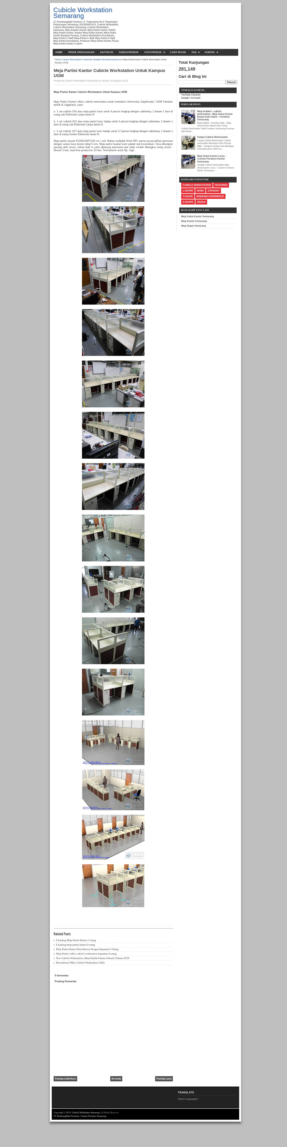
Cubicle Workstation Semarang (82, 12)
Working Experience (111, 59)
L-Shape (188, 190)
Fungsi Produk (129, 52)
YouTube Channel (190, 94)
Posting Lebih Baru (65, 1078)
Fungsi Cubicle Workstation (212, 137)
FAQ (194, 52)
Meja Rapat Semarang (193, 225)
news (200, 190)
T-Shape (188, 196)
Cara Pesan (178, 52)
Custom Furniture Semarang (93, 1116)
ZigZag (201, 202)
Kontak (210, 52)
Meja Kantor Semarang (194, 221)
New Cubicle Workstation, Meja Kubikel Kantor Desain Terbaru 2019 (92, 958)
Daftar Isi (106, 52)
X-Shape (188, 202)
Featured (87, 59)
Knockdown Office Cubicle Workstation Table (80, 962)
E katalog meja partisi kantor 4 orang (75, 944)
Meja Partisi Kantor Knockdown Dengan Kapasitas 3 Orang (87, 949)
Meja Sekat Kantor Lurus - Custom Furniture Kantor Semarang (211, 159)
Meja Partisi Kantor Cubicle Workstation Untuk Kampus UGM (109, 73)
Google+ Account (190, 98)
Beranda (116, 1078)
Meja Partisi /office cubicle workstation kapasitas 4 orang (86, 953)
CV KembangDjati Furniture (66, 1116)
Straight (96, 59)
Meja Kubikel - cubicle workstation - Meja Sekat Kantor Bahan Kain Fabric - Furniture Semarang (215, 115)
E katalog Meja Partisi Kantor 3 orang (76, 940)
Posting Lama (164, 1078)
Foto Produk (153, 52)
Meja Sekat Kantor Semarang (197, 216)
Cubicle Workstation (71, 59)
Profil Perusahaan (81, 52)
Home (58, 52)
